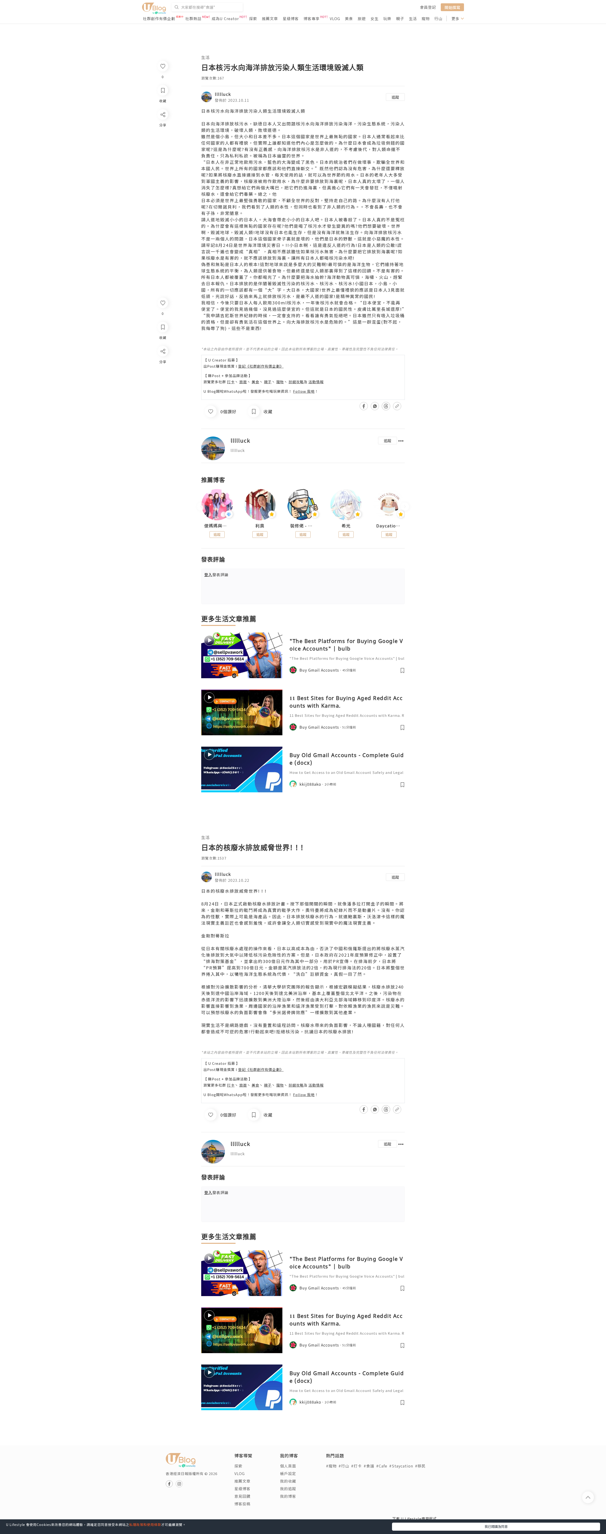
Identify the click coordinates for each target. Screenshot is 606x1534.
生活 (413, 18)
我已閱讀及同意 (496, 1526)
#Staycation (401, 1466)
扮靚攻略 (296, 381)
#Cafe (381, 1466)
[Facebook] (162, 363)
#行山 (344, 1466)
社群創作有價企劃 (159, 18)
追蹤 (395, 97)
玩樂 (387, 18)
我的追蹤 (288, 1488)
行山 (438, 18)
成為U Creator (225, 18)
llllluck (223, 94)
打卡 (231, 381)
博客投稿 (242, 1504)
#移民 (420, 1466)
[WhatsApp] (162, 377)
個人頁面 (288, 1466)
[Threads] (162, 390)
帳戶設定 (288, 1473)
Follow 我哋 (304, 391)
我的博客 (288, 1496)
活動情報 (316, 381)
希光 (346, 525)
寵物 (426, 18)
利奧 (259, 525)
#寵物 (331, 1466)
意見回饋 (242, 1496)
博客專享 (311, 18)
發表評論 (216, 574)
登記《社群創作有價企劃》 (261, 366)
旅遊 (362, 18)
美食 (349, 18)
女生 (374, 18)
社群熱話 (193, 18)
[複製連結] (162, 404)
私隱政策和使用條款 (145, 1524)
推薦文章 (270, 18)
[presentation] (201, 506)
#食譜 (369, 1466)
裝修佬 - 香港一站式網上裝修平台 (303, 525)
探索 (253, 18)
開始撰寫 (452, 7)
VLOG (335, 18)
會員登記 (428, 7)
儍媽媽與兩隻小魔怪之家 (217, 525)
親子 (400, 18)
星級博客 (291, 18)
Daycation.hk (389, 525)
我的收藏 (288, 1481)
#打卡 (356, 1466)
